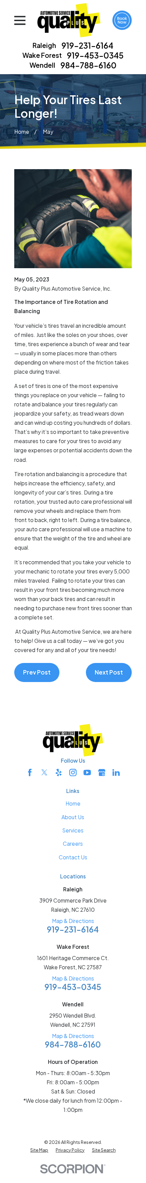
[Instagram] (73, 772)
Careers (73, 843)
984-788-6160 (88, 65)
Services (73, 830)
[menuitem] (39, 1150)
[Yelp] (58, 772)
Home (73, 803)
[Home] (69, 20)
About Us (72, 817)
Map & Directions (73, 921)
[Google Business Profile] (102, 772)
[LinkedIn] (116, 772)
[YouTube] (87, 772)
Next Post (109, 672)
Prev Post (37, 672)
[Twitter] (44, 772)
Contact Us (73, 857)
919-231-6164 (87, 45)
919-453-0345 (95, 55)
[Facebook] (30, 772)
